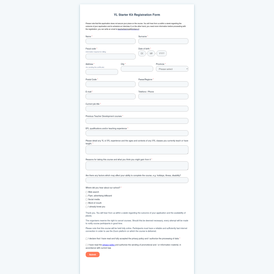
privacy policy (108, 244)
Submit (92, 254)
